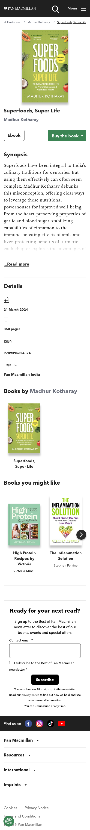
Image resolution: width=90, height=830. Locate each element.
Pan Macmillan (18, 740)
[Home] (20, 8)
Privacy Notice (37, 807)
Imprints (12, 784)
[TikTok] (50, 723)
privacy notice (30, 695)
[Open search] (55, 9)
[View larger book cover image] (45, 66)
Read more (18, 264)
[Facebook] (28, 723)
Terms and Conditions (22, 816)
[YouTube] (61, 723)
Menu (72, 8)
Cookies (10, 807)
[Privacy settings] (8, 821)
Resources (14, 755)
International (17, 769)
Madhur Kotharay (38, 22)
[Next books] (81, 535)
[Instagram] (39, 723)
